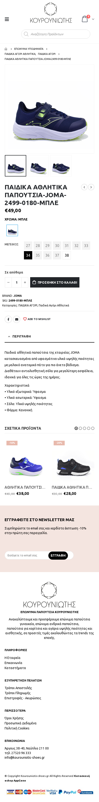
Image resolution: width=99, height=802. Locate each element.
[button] (76, 428)
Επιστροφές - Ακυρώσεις (23, 698)
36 (47, 255)
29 (47, 246)
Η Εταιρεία (12, 658)
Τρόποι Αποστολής (18, 688)
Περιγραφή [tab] (21, 336)
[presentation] (5, 109)
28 (38, 246)
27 (28, 246)
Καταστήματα (15, 668)
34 (28, 255)
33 (86, 246)
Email (16, 319)
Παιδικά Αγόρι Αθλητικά (54, 305)
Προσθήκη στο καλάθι (57, 282)
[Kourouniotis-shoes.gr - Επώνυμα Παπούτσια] (51, 12)
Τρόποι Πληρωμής (18, 693)
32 (76, 246)
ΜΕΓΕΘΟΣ (11, 244)
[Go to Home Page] (6, 48)
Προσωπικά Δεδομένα (21, 723)
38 (67, 255)
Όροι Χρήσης (14, 718)
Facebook (8, 319)
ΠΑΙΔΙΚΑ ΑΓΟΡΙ (27, 305)
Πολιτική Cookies (17, 728)
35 (38, 255)
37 (57, 255)
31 (67, 246)
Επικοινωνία (13, 663)
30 (57, 246)
